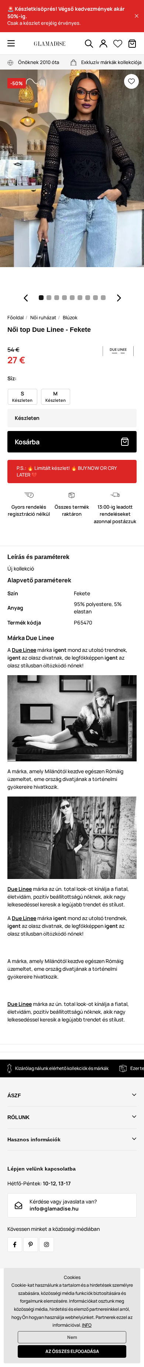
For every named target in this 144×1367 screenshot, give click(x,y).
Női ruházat (43, 317)
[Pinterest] (30, 1244)
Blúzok (70, 317)
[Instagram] (46, 1244)
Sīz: (12, 378)
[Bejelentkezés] (103, 43)
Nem (72, 1337)
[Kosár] (132, 43)
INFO (87, 1325)
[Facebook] (14, 1244)
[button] (136, 15)
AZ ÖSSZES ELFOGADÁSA (72, 1351)
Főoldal (15, 317)
